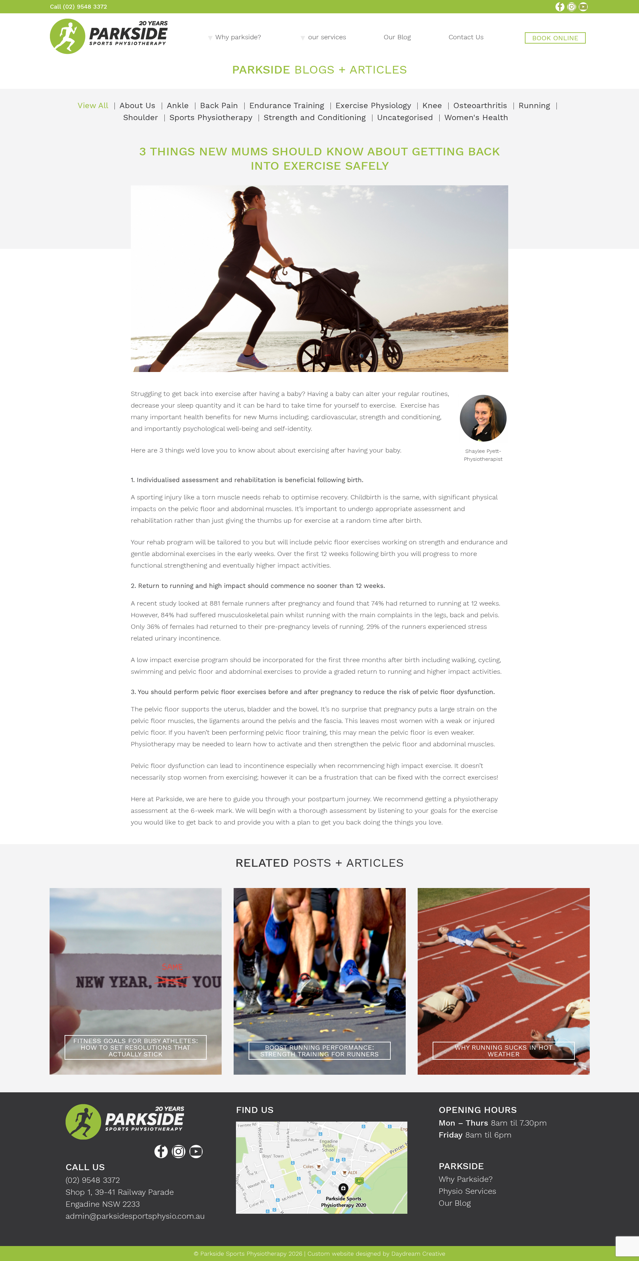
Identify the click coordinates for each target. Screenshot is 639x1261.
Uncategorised (405, 117)
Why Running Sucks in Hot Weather (503, 1050)
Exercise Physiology (373, 105)
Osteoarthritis (480, 105)
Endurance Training (286, 105)
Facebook (559, 6)
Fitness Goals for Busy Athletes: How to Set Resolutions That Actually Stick (135, 1047)
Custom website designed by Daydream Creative (376, 1253)
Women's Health (476, 117)
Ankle (178, 105)
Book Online (555, 38)
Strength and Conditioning (315, 117)
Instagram (571, 6)
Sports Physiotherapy (210, 117)
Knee (432, 105)
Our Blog (397, 37)
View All (93, 105)
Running (534, 105)
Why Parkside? (466, 1179)
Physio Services (467, 1191)
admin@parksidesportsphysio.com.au (135, 1216)
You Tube (583, 6)
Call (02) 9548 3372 (78, 6)
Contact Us (466, 37)
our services (327, 37)
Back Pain (219, 105)
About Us (137, 105)
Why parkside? (238, 37)
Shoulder (140, 117)
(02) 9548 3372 (93, 1180)
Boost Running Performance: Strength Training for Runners (319, 1050)
